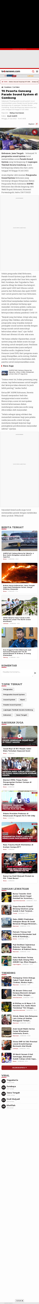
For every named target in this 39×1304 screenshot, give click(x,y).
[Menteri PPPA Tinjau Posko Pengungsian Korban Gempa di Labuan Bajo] (19, 767)
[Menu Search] (33, 71)
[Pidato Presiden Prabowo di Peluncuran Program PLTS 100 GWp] (19, 801)
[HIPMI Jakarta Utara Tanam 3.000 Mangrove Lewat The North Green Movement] (19, 605)
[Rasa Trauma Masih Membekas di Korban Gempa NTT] (19, 832)
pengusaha (7, 156)
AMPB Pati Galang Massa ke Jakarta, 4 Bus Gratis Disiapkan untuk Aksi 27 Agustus (21, 372)
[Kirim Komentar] (35, 673)
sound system (19, 156)
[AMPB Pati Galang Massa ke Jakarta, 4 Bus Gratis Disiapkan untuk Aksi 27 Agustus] (5, 372)
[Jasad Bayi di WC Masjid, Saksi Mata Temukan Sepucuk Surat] (19, 736)
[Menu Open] (37, 71)
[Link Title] (3, 87)
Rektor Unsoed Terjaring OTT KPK (19, 81)
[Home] (11, 71)
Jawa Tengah (18, 153)
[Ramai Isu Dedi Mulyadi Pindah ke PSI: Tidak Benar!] (19, 863)
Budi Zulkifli (12, 116)
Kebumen (6, 153)
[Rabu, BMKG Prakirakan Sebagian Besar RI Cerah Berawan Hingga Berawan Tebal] (7, 923)
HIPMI (30, 184)
